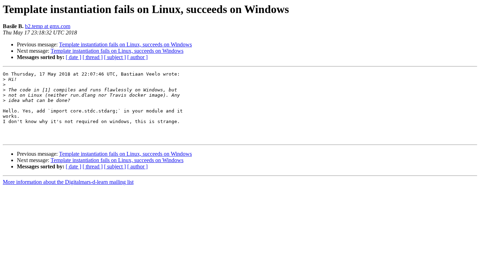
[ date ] (73, 57)
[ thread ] (93, 57)
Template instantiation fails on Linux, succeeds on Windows (125, 44)
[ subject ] (115, 57)
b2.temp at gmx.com (47, 26)
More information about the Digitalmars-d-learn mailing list (68, 182)
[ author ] (137, 57)
